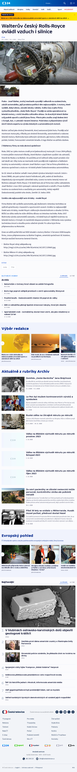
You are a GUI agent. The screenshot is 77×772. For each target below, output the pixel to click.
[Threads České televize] (73, 712)
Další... (49, 9)
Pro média (30, 719)
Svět (42, 9)
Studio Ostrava (32, 727)
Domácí (35, 9)
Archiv (5, 267)
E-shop (4, 735)
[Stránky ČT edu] (71, 745)
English (17, 767)
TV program (6, 719)
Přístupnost (39, 767)
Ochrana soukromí (27, 767)
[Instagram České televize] (57, 712)
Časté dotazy (6, 739)
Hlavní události (9, 9)
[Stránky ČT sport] (19, 745)
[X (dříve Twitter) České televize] (69, 712)
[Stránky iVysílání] (34, 745)
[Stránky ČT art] (59, 745)
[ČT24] (6, 3)
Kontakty (54, 739)
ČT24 (3, 37)
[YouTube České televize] (65, 712)
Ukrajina (20, 9)
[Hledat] (64, 3)
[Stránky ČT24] (5, 745)
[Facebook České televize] (61, 712)
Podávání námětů (33, 735)
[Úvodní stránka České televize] (13, 712)
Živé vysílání (55, 719)
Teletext (5, 727)
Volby (28, 9)
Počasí (29, 731)
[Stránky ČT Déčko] (48, 745)
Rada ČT (5, 731)
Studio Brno (55, 723)
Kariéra (53, 731)
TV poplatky (31, 723)
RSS (73, 767)
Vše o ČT (30, 739)
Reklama (5, 723)
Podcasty (54, 727)
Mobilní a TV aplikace (58, 735)
